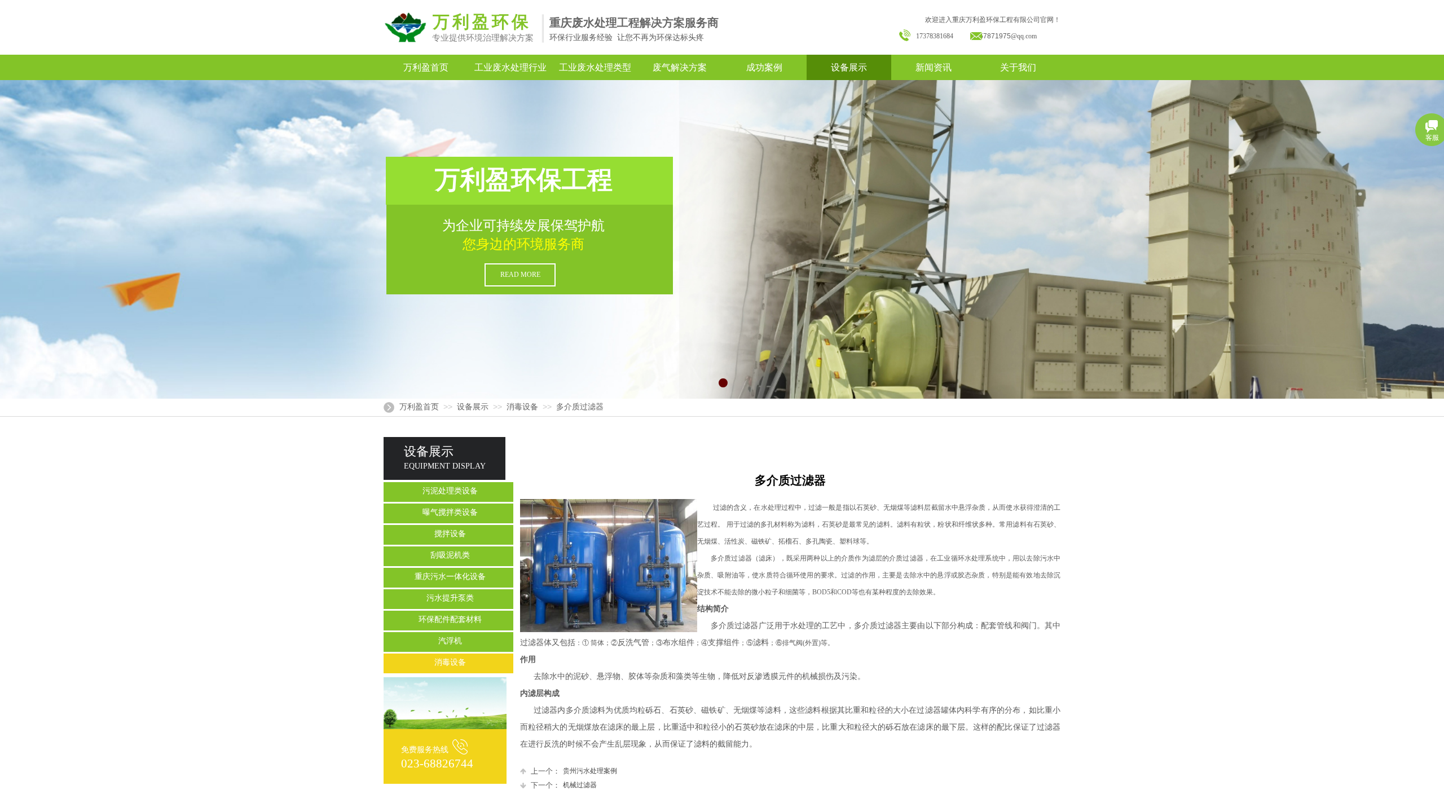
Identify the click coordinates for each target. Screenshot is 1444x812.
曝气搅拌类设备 (450, 512)
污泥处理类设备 (450, 491)
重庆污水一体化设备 (450, 576)
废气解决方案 (680, 67)
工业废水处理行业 (510, 67)
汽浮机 (450, 641)
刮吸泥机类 (450, 555)
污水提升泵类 (450, 598)
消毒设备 (522, 407)
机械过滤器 (564, 785)
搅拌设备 (450, 533)
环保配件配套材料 (450, 619)
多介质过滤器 (580, 407)
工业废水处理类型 (595, 67)
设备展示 (849, 67)
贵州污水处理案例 (574, 771)
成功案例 (764, 67)
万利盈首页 (425, 67)
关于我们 (1018, 67)
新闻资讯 (933, 67)
